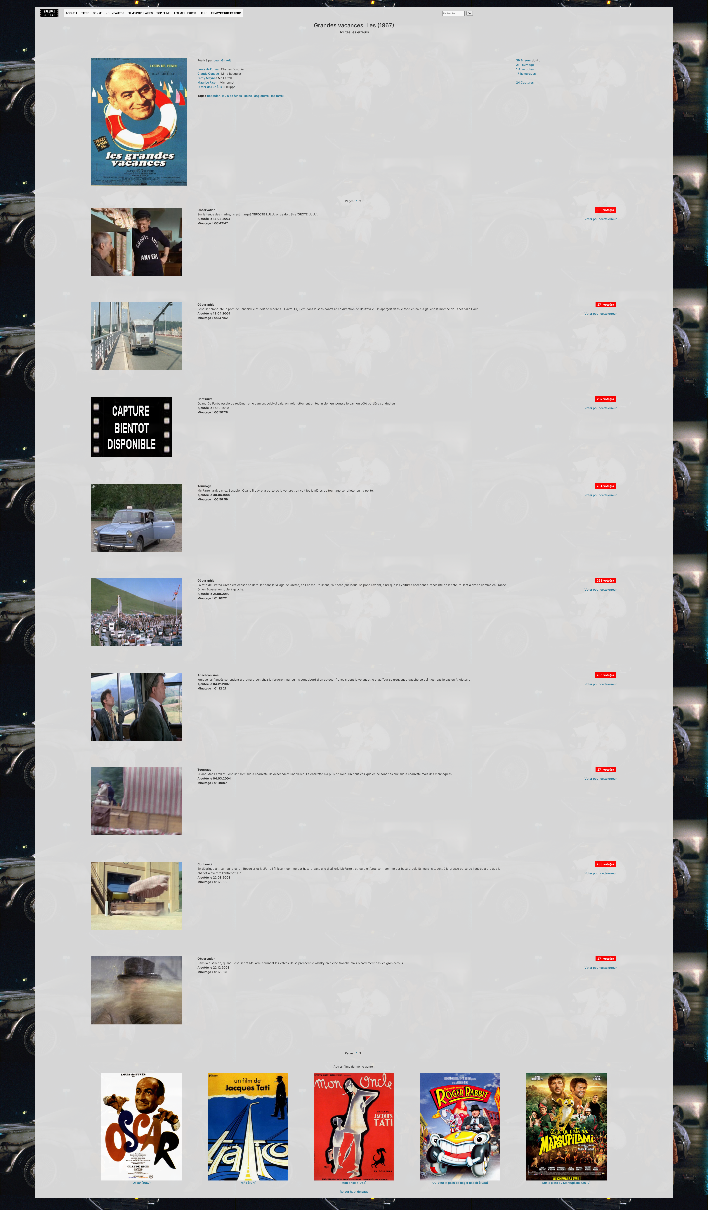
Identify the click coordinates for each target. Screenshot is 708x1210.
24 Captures (525, 82)
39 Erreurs (523, 60)
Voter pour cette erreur (600, 219)
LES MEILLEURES (185, 13)
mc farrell (277, 96)
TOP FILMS (163, 13)
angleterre (261, 96)
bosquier (213, 96)
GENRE (97, 13)
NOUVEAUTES (114, 13)
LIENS (203, 13)
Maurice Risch (207, 82)
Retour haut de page (354, 1191)
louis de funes (232, 96)
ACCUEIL (72, 13)
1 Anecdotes (525, 69)
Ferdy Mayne (206, 78)
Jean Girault (222, 60)
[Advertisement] (105, 293)
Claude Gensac (208, 73)
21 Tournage (525, 65)
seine (248, 96)
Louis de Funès (208, 69)
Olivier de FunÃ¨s (210, 87)
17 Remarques (526, 73)
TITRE (85, 13)
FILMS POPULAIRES (140, 13)
